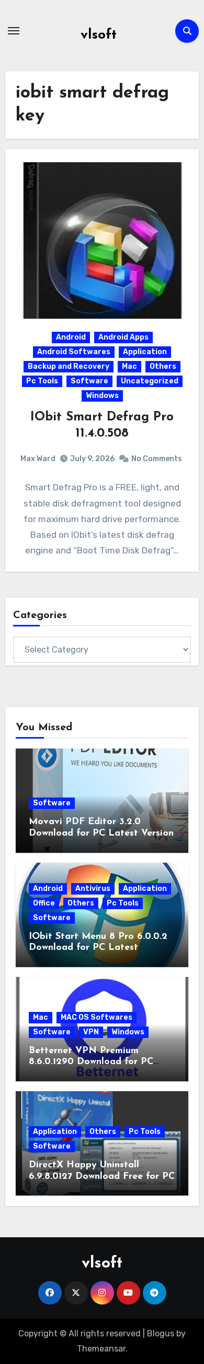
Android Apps (123, 337)
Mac (129, 366)
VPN (91, 1032)
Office (44, 903)
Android (71, 337)
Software (89, 381)
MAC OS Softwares (96, 1017)
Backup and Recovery (68, 366)
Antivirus (92, 888)
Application (145, 351)
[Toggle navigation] (13, 31)
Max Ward (37, 458)
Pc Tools (42, 381)
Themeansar (101, 1349)
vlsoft (99, 35)
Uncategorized (149, 381)
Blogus (160, 1333)
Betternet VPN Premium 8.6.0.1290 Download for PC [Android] (91, 1062)
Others (163, 366)
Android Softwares (73, 351)
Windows (102, 395)
